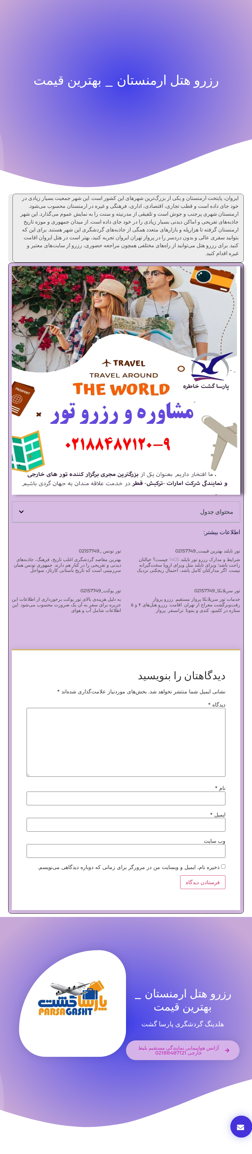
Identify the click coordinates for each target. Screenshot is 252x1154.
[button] (21, 511)
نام (220, 788)
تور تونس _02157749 (100, 551)
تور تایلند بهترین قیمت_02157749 (207, 551)
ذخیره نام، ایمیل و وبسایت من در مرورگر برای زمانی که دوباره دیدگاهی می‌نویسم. (129, 867)
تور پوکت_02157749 (100, 591)
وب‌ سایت (214, 840)
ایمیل (217, 814)
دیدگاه (216, 704)
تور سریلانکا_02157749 (217, 591)
